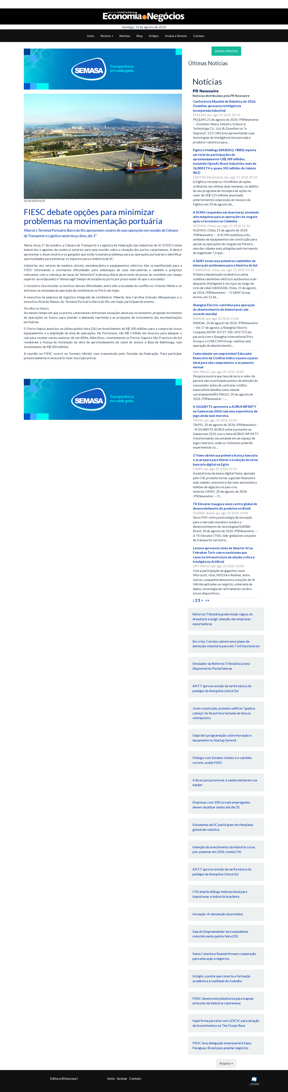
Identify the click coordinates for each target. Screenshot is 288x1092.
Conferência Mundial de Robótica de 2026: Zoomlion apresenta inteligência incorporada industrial (224, 105)
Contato (198, 36)
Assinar (122, 1078)
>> (207, 600)
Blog (140, 36)
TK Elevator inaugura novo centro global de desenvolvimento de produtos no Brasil (225, 506)
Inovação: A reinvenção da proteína (217, 914)
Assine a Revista (176, 36)
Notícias (125, 36)
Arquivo (225, 1063)
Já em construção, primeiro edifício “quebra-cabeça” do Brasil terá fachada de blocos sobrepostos (224, 713)
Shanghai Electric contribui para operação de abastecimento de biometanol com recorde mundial (224, 309)
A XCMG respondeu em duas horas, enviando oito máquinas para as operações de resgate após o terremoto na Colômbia (226, 216)
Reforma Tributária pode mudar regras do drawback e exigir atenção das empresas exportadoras (222, 619)
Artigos (154, 36)
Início (90, 36)
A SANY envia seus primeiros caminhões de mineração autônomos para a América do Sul (225, 263)
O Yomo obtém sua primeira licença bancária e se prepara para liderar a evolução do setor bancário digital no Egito (225, 459)
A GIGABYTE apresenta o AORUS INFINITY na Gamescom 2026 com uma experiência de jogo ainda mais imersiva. (225, 411)
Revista (106, 36)
